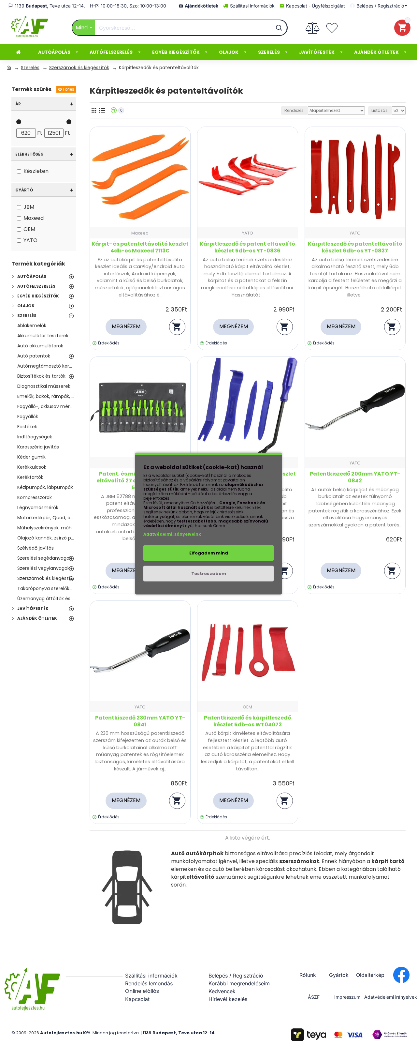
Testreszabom (208, 573)
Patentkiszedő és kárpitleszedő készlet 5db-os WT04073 (247, 721)
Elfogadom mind (208, 553)
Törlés (68, 89)
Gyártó (24, 190)
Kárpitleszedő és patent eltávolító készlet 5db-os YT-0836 (247, 247)
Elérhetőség (29, 154)
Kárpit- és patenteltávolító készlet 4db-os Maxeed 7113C (140, 247)
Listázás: (380, 110)
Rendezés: (294, 110)
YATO (247, 233)
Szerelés (30, 67)
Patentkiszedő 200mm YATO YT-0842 (355, 477)
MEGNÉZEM (126, 326)
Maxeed (140, 233)
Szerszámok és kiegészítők (79, 67)
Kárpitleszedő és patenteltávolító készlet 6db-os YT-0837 (355, 247)
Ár (18, 104)
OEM (247, 707)
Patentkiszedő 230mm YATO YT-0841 (140, 721)
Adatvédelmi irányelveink (172, 534)
